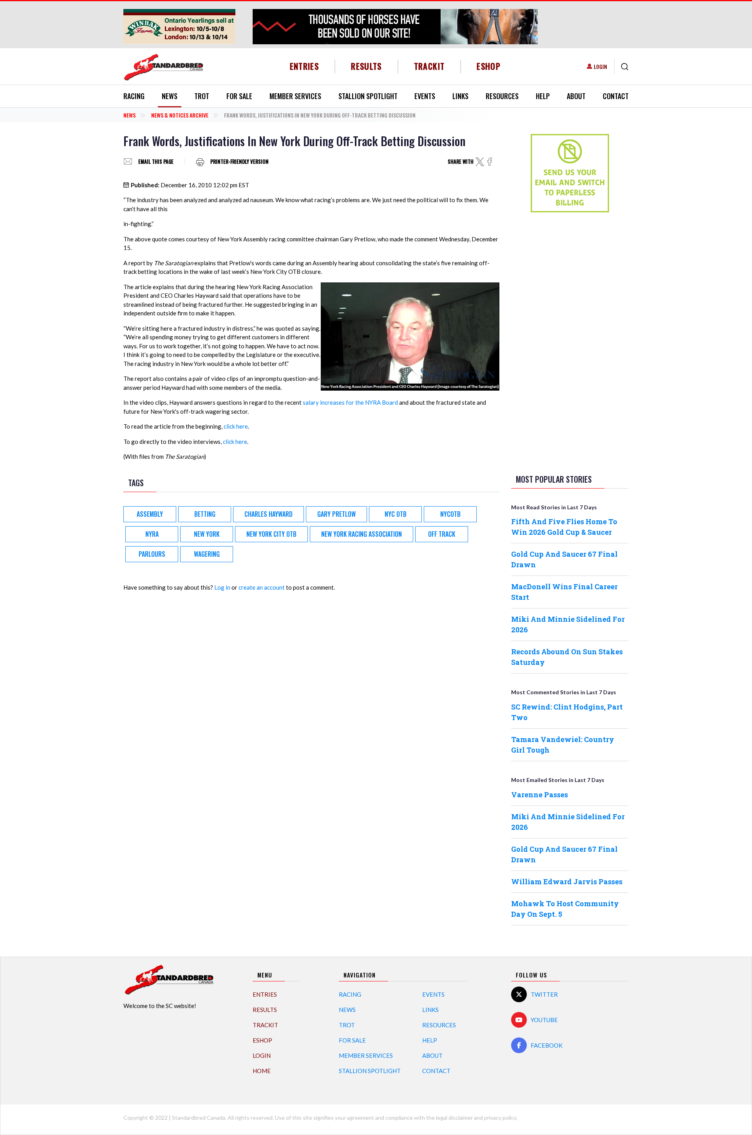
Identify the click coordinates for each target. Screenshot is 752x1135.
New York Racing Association (361, 534)
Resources (502, 96)
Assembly (150, 514)
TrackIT (429, 66)
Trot (201, 96)
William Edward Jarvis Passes (566, 881)
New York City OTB (271, 534)
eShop (489, 66)
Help (543, 96)
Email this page (156, 161)
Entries (304, 66)
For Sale (239, 96)
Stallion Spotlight (368, 96)
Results (366, 66)
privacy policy (500, 1117)
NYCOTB (450, 514)
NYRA (152, 534)
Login (600, 66)
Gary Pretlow (336, 514)
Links (460, 96)
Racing (134, 96)
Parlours (152, 554)
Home (262, 1070)
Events (424, 96)
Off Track (441, 534)
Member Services (295, 96)
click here (236, 426)
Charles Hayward (268, 514)
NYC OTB (396, 514)
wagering (207, 554)
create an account (262, 587)
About (576, 96)
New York (206, 534)
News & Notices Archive (179, 115)
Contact (616, 96)
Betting (204, 514)
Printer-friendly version (239, 161)
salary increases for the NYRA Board (350, 402)
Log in (222, 587)
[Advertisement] (570, 341)
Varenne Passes (539, 794)
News (169, 96)
